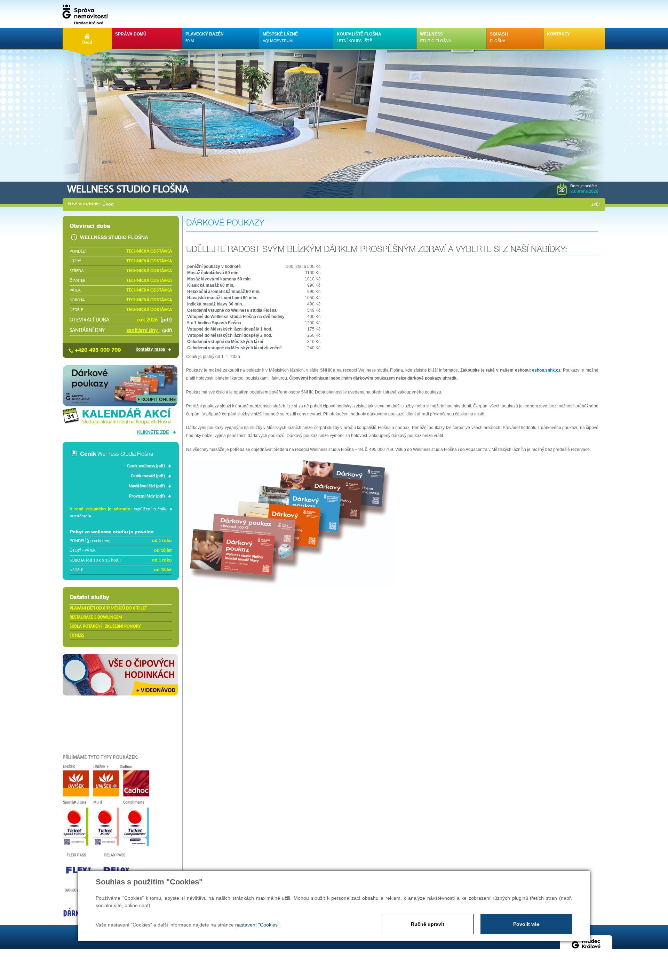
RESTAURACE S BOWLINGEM (96, 617)
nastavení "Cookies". (258, 925)
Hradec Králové (586, 947)
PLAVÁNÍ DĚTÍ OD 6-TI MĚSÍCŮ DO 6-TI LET (108, 608)
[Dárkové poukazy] (120, 405)
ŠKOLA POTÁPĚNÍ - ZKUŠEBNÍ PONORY (105, 626)
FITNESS (77, 635)
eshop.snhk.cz (546, 370)
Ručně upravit (427, 924)
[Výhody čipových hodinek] (120, 694)
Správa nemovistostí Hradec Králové (83, 14)
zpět (595, 204)
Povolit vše (526, 924)
